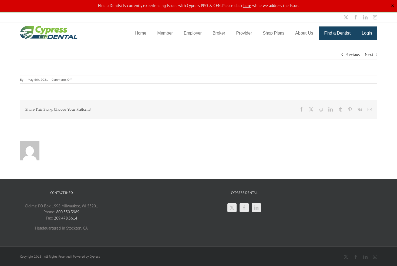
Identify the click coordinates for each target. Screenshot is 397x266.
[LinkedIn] (256, 207)
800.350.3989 (67, 211)
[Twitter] (232, 207)
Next (369, 54)
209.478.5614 (65, 218)
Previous (352, 54)
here (247, 5)
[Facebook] (244, 207)
